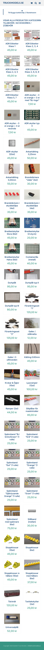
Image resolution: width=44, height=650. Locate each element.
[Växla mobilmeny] (40, 3)
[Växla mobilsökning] (36, 3)
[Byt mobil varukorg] (32, 3)
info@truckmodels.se (34, 646)
